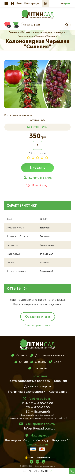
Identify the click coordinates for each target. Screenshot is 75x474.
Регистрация (31, 3)
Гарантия (61, 381)
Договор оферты (37, 386)
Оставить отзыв (37, 316)
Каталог (26, 32)
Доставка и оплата (49, 355)
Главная (13, 32)
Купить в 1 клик (40, 177)
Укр (63, 4)
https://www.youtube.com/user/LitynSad (43, 462)
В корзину (37, 167)
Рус (68, 4)
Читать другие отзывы (37, 325)
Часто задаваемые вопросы (29, 381)
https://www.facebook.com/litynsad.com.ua (31, 462)
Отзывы (40, 362)
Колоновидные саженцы (49, 32)
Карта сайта (58, 391)
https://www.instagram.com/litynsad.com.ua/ (37, 462)
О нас (23, 362)
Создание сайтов (43, 458)
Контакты (40, 368)
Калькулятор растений (45, 3)
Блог (57, 362)
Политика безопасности (26, 391)
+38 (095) (34, 471)
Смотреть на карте (37, 444)
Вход (19, 3)
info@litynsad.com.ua (39, 428)
